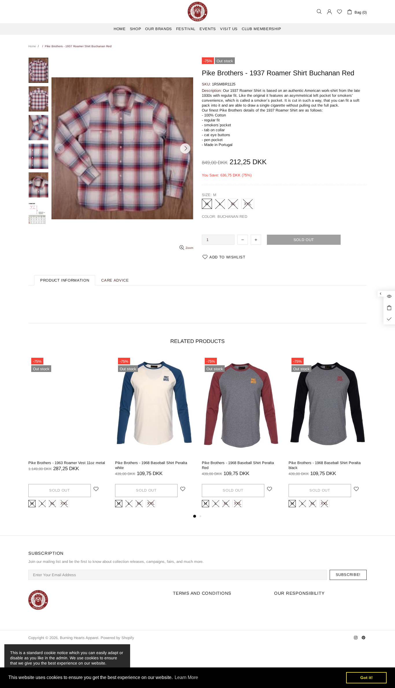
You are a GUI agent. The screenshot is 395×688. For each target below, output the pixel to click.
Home (32, 46)
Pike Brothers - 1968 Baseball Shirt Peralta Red (238, 465)
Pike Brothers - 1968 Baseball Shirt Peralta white (151, 465)
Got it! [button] (366, 677)
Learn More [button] (186, 677)
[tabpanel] (67, 434)
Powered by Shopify (117, 638)
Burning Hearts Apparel (197, 11)
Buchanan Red (205, 223)
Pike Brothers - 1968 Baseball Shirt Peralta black (325, 465)
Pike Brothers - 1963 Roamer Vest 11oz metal (66, 463)
